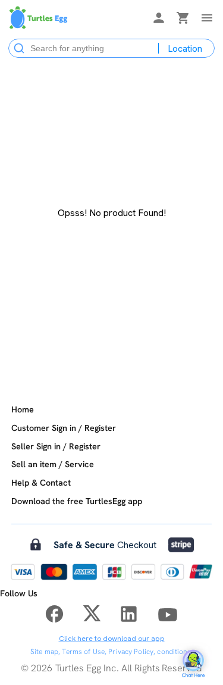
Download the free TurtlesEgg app (76, 501)
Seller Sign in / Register (55, 446)
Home (22, 409)
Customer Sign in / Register (63, 428)
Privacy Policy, (131, 651)
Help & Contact (41, 482)
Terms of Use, (84, 651)
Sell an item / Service (52, 464)
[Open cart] (183, 19)
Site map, (45, 651)
